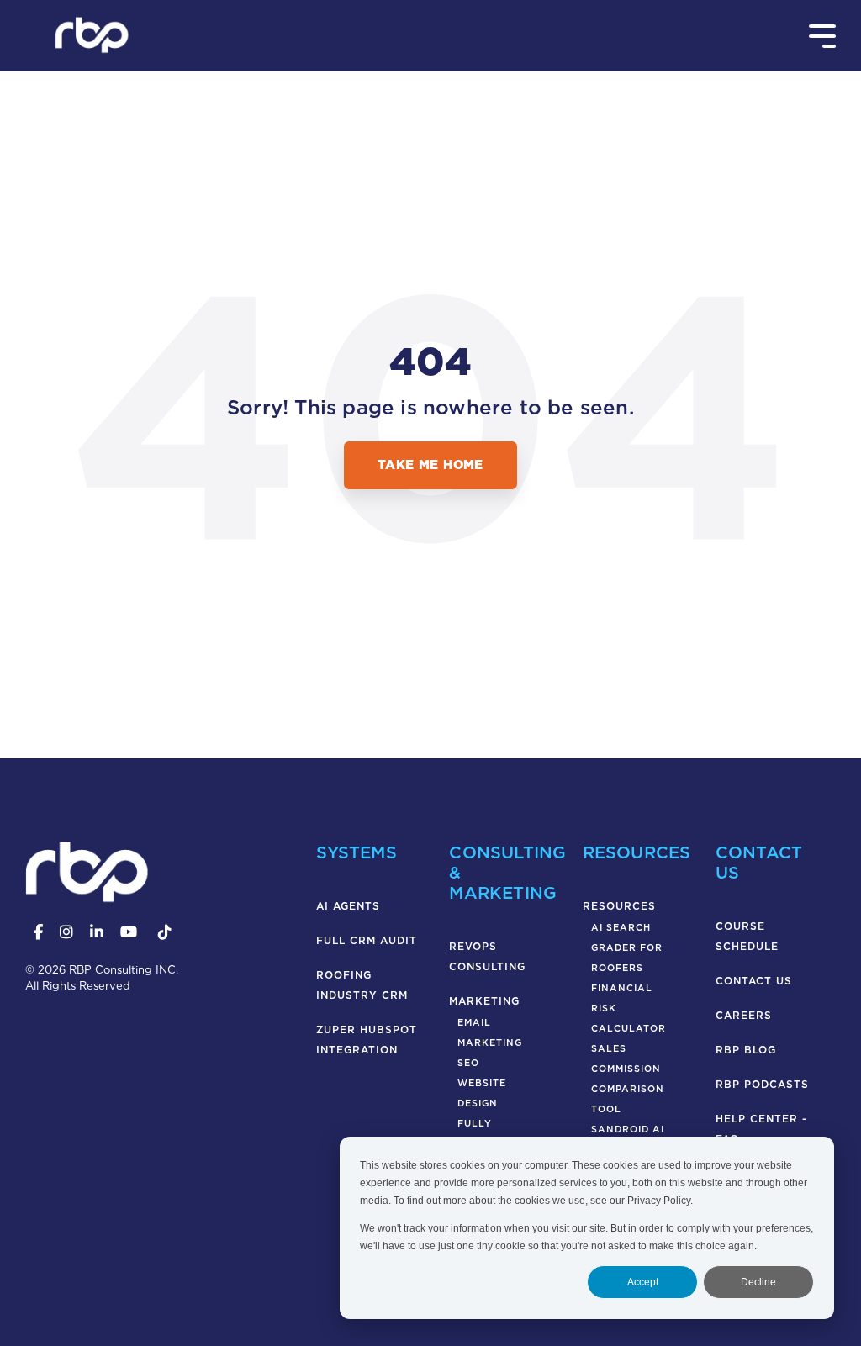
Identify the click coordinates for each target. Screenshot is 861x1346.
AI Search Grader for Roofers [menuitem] (627, 948)
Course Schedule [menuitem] (747, 936)
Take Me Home (430, 464)
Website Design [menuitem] (481, 1093)
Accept (642, 1282)
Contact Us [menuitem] (754, 980)
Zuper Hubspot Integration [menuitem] (368, 1039)
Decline (758, 1282)
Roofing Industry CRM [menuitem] (362, 985)
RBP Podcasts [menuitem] (762, 1084)
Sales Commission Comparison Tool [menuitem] (627, 1079)
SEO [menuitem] (468, 1063)
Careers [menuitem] (744, 1015)
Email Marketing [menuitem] (489, 1032)
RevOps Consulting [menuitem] (487, 956)
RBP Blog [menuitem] (746, 1049)
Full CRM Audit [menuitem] (366, 940)
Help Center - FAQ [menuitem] (763, 1128)
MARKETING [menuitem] (484, 1001)
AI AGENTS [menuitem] (348, 906)
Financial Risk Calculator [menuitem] (628, 1008)
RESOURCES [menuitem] (619, 906)
